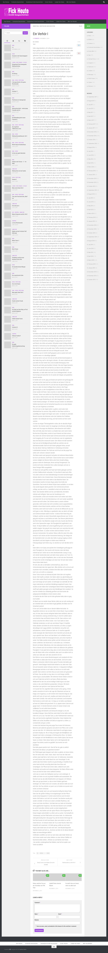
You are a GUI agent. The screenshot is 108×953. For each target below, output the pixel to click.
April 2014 (90, 256)
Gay (13, 212)
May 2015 (90, 205)
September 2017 (92, 97)
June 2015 (90, 202)
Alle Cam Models (71, 2)
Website (37, 920)
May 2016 (90, 159)
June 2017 (90, 108)
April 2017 (90, 116)
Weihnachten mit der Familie (19, 171)
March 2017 (91, 120)
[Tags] (25, 41)
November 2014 (92, 229)
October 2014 (91, 233)
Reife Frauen (19, 62)
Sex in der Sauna (16, 284)
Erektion (36, 26)
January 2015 (91, 221)
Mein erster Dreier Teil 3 (17, 188)
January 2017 (91, 128)
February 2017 (92, 124)
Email (60, 914)
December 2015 (92, 178)
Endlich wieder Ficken (17, 318)
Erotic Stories (48, 2)
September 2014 (92, 237)
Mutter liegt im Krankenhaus (19, 144)
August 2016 (91, 147)
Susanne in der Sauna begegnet (19, 56)
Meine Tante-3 (15, 240)
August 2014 (91, 240)
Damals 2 (14, 179)
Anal (13, 45)
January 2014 (91, 268)
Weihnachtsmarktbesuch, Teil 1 (19, 136)
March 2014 (91, 260)
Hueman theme (22, 949)
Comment (37, 902)
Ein (37, 853)
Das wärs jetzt (15, 205)
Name (36, 914)
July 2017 (90, 104)
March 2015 (91, 213)
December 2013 (92, 272)
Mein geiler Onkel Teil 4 (17, 292)
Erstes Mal (21, 80)
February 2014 (92, 264)
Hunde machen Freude (17, 301)
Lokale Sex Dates (59, 2)
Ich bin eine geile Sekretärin (18, 153)
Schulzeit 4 (15, 327)
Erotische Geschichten (17, 2)
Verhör (48, 853)
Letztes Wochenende (17, 223)
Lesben (13, 62)
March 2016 (91, 167)
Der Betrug (14, 73)
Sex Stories (6, 2)
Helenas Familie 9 (16, 336)
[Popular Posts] (13, 41)
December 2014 (92, 225)
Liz (13, 47)
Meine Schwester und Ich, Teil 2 (19, 214)
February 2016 (92, 170)
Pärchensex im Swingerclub (19, 100)
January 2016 (91, 174)
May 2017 (90, 112)
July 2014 (90, 244)
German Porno (92, 59)
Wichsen (90, 86)
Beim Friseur (15, 249)
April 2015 (90, 209)
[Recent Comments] (19, 41)
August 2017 (91, 101)
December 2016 (92, 132)
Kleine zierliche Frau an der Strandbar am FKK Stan (39, 886)
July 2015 (90, 198)
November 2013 (92, 275)
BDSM (13, 54)
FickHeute (36, 38)
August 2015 (91, 194)
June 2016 (90, 155)
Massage (90, 74)
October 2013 (91, 279)
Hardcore (14, 169)
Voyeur (25, 62)
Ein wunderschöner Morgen (18, 267)
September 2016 (92, 143)
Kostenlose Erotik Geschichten (34, 2)
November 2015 (92, 182)
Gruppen (17, 212)
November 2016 (92, 135)
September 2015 (92, 190)
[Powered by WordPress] (10, 949)
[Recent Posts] (7, 41)
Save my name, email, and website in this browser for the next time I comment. (57, 926)
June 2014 (90, 248)
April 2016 (90, 163)
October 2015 (91, 186)
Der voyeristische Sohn (17, 275)
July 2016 (90, 151)
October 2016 (91, 139)
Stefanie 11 (15, 91)
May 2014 (90, 252)
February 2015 (92, 217)
